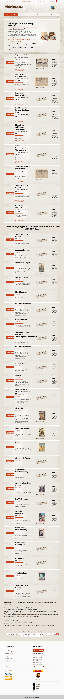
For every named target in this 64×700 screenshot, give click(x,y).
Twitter (37, 688)
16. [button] (43, 634)
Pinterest (38, 690)
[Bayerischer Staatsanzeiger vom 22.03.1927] (42, 81)
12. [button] (33, 634)
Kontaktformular (10, 653)
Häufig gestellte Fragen (11, 650)
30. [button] (39, 636)
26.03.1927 (19, 377)
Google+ (38, 686)
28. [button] (34, 636)
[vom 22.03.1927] (42, 267)
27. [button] (32, 636)
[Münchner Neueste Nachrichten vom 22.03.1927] (42, 174)
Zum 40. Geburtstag (37, 657)
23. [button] (22, 636)
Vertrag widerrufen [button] (38, 650)
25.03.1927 (19, 339)
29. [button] (37, 636)
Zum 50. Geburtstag (37, 659)
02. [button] (9, 634)
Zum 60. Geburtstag (37, 660)
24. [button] (24, 636)
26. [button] (29, 636)
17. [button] (45, 634)
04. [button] (14, 634)
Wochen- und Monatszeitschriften (28, 614)
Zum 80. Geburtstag (37, 664)
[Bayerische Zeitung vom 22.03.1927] (42, 62)
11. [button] (30, 634)
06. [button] (18, 634)
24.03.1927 (19, 265)
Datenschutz (9, 658)
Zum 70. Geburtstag (37, 662)
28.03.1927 (19, 575)
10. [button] (28, 634)
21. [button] (55, 634)
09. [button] (26, 634)
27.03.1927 (19, 487)
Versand (55, 62)
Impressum (8, 660)
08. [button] (23, 634)
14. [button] (38, 634)
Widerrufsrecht (9, 656)
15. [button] (40, 634)
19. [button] (50, 634)
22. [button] (57, 634)
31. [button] (41, 636)
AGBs (7, 662)
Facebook (38, 684)
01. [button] (6, 634)
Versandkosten (9, 655)
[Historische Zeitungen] (14, 7)
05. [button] (16, 634)
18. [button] (47, 634)
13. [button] (35, 634)
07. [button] (21, 634)
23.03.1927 (19, 252)
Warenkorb (53, 1)
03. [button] (11, 634)
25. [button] (27, 636)
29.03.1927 (19, 590)
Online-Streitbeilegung (11, 651)
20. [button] (52, 634)
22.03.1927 (19, 238)
